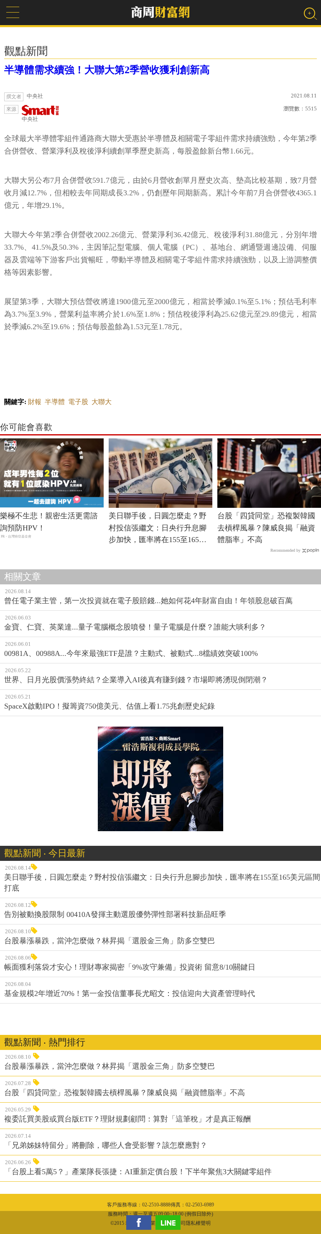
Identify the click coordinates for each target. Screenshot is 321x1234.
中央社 (30, 119)
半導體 (55, 401)
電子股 (78, 401)
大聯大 (102, 401)
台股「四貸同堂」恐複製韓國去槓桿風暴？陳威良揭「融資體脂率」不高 (266, 528)
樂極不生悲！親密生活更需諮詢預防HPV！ (49, 522)
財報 (34, 401)
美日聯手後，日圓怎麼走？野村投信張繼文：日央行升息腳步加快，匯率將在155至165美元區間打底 (157, 529)
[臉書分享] (140, 1222)
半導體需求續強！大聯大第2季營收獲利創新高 (107, 69)
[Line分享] (170, 1222)
